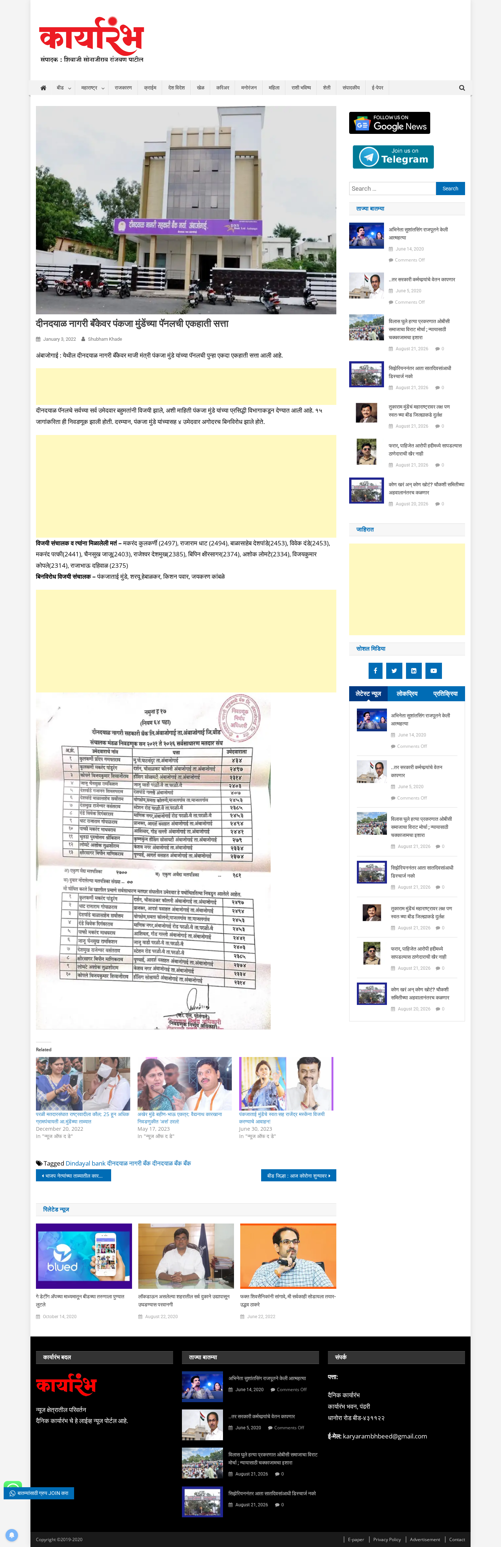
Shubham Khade (105, 339)
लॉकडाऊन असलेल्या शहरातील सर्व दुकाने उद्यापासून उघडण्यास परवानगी (184, 1301)
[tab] (368, 693)
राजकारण (123, 88)
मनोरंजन (249, 88)
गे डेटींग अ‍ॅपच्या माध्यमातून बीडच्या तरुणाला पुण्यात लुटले (80, 1301)
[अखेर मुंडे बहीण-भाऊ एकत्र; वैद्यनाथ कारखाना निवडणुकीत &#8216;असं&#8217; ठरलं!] (185, 1084)
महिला (274, 88)
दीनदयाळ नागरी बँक (129, 1163)
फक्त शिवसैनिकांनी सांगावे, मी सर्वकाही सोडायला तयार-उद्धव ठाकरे (288, 1301)
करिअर (222, 88)
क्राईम (150, 88)
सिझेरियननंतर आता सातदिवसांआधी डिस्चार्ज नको (420, 372)
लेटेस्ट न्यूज (368, 693)
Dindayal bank (86, 1163)
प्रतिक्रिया (446, 693)
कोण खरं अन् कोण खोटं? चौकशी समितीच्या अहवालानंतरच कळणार (426, 488)
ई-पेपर (377, 88)
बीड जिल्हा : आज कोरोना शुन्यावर (297, 1175)
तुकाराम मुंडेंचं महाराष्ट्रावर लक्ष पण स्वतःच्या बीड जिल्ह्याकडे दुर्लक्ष (419, 411)
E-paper (356, 1539)
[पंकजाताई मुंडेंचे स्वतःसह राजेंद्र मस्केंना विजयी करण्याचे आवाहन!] (286, 1084)
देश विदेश (176, 88)
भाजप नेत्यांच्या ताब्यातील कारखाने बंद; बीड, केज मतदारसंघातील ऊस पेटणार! (78, 1175)
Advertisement (425, 1539)
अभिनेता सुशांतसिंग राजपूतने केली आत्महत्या (418, 234)
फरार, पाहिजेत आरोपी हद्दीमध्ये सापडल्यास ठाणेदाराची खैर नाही (425, 450)
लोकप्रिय (407, 693)
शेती (326, 88)
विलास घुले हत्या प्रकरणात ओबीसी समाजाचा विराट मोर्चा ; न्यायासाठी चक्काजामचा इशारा (419, 329)
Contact (457, 1539)
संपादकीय (351, 88)
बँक (187, 1163)
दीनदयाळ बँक (167, 1163)
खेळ (200, 88)
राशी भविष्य (301, 88)
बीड (60, 88)
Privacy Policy (387, 1539)
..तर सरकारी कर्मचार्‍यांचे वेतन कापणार (422, 279)
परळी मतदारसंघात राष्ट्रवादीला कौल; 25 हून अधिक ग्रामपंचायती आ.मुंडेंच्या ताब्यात (82, 1118)
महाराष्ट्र (89, 88)
